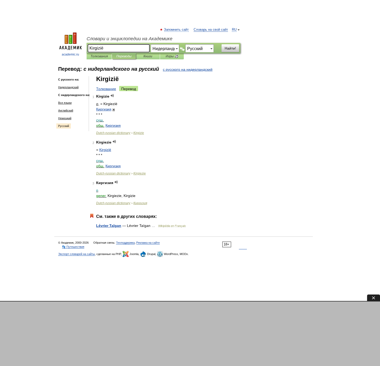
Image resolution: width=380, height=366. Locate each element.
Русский (63, 126)
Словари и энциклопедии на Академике (129, 38)
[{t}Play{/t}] (112, 96)
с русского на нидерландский (187, 69)
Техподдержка (125, 242)
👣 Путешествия (73, 246)
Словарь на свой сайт (211, 29)
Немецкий (64, 118)
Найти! (230, 48)
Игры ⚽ (172, 56)
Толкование (106, 89)
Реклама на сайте (148, 242)
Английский (65, 110)
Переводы (124, 56)
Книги (147, 56)
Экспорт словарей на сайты (76, 254)
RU (234, 29)
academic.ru (70, 54)
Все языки (65, 102)
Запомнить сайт (176, 29)
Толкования (99, 56)
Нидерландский (68, 87)
